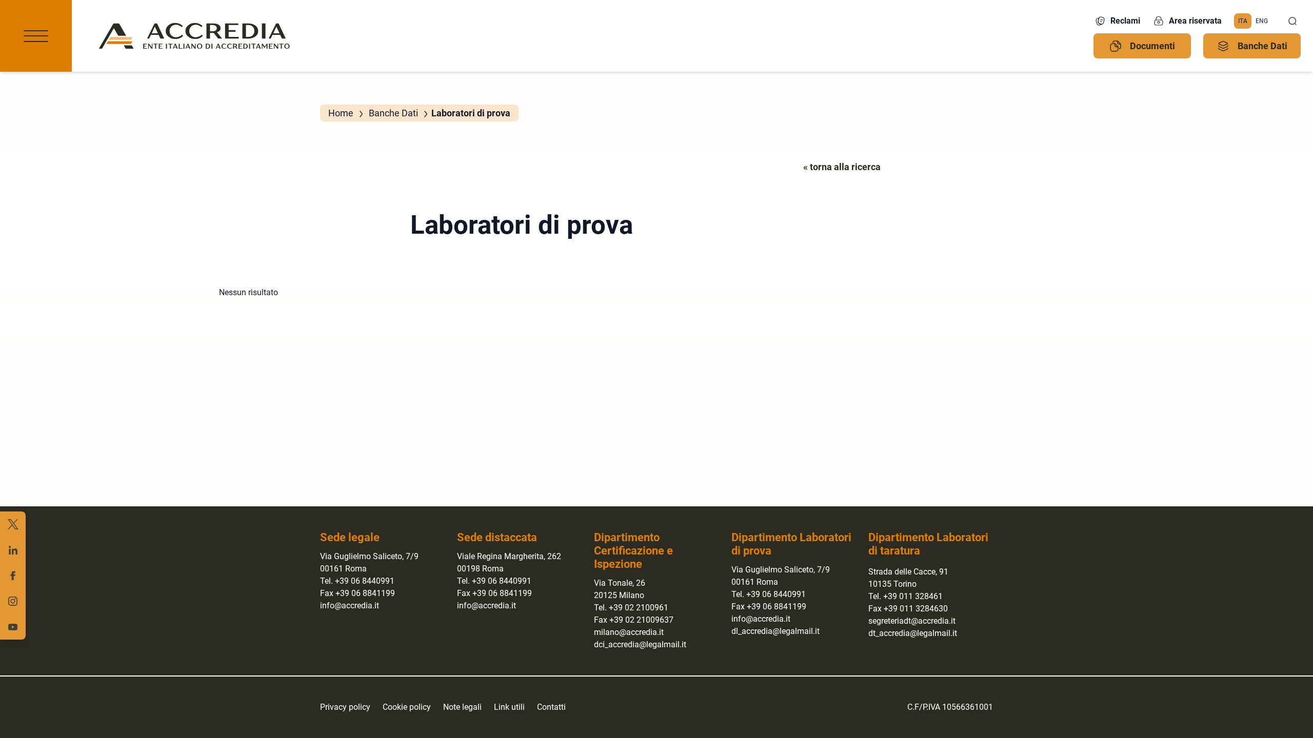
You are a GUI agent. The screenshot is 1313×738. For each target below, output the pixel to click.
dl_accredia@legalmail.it (775, 631)
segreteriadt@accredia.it (912, 621)
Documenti (1152, 45)
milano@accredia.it (629, 632)
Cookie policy (407, 707)
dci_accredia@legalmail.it (640, 644)
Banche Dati (1262, 45)
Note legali (462, 707)
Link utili (509, 707)
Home (340, 113)
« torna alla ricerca (842, 166)
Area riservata (1195, 21)
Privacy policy (345, 707)
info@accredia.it (349, 605)
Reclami (1125, 21)
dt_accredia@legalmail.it (912, 633)
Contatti (551, 707)
